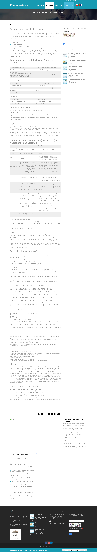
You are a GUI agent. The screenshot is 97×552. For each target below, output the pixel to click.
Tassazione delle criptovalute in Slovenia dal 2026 (41, 524)
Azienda (57, 5)
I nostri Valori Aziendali (19, 454)
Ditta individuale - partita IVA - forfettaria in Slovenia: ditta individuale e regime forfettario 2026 (77, 55)
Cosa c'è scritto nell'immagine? (70, 39)
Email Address (66, 31)
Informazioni (49, 5)
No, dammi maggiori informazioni (78, 550)
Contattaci (69, 5)
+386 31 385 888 (68, 1)
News (62, 5)
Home (37, 5)
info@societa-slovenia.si (80, 1)
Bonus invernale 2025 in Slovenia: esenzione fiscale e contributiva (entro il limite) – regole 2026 (76, 68)
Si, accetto (65, 550)
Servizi (42, 5)
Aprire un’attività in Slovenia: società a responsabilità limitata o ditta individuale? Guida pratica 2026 (77, 81)
